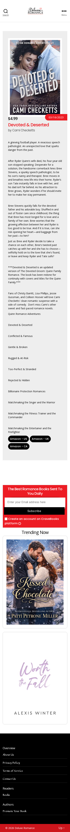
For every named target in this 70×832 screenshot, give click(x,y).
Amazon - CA (18, 446)
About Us (8, 755)
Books (6, 795)
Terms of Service (13, 771)
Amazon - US (18, 439)
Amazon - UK (40, 439)
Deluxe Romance (25, 828)
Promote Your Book (14, 811)
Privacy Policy (11, 763)
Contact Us (9, 779)
